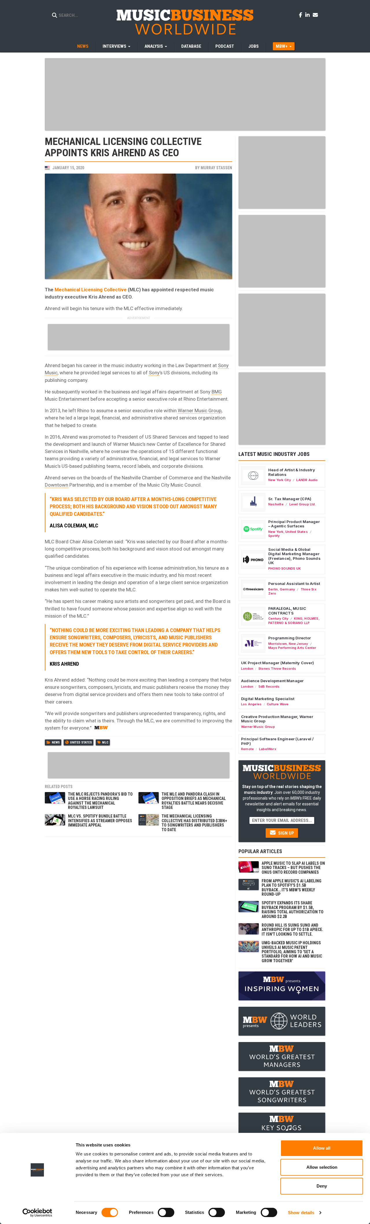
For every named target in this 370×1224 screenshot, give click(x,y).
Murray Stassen (216, 167)
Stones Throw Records (277, 669)
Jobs (253, 46)
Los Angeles (251, 704)
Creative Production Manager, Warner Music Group (277, 719)
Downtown (56, 485)
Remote (247, 749)
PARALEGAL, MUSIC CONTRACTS (287, 610)
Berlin (273, 589)
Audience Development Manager (272, 680)
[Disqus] (138, 912)
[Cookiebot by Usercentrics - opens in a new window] (37, 1212)
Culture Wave (278, 704)
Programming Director (289, 638)
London (247, 669)
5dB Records (269, 686)
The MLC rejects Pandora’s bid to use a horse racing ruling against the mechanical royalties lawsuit (100, 801)
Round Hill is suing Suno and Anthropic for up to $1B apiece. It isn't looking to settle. (292, 929)
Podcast (224, 46)
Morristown (277, 644)
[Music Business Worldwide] (185, 21)
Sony (154, 373)
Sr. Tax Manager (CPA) (289, 498)
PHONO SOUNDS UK (284, 568)
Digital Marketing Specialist (267, 698)
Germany (287, 589)
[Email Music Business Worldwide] (315, 15)
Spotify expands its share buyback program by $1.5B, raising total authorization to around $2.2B (292, 910)
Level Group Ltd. (302, 504)
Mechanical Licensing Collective (91, 289)
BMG (217, 392)
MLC (105, 742)
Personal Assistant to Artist (294, 583)
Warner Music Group (199, 410)
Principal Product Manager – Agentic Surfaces (294, 524)
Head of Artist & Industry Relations (291, 472)
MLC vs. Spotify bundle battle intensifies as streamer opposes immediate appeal (100, 820)
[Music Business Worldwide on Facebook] (301, 15)
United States (81, 742)
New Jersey (298, 644)
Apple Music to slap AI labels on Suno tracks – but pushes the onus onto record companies (293, 868)
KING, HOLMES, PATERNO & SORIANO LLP (294, 620)
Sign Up (285, 833)
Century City (278, 618)
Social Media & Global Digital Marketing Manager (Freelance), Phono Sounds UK (294, 556)
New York (276, 532)
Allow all (321, 1148)
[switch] (166, 1212)
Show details (301, 1212)
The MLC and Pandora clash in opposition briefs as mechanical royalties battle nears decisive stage (194, 801)
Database (191, 46)
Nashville (276, 504)
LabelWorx (267, 749)
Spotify (274, 536)
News (82, 46)
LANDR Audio (307, 480)
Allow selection (321, 1167)
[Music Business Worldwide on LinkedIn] (308, 15)
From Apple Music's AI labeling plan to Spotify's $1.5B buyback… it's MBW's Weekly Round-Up (291, 888)
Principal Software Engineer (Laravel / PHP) (277, 741)
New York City (279, 480)
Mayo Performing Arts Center (292, 648)
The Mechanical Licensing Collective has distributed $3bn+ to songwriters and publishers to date (194, 823)
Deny (322, 1185)
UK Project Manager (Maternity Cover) (277, 662)
